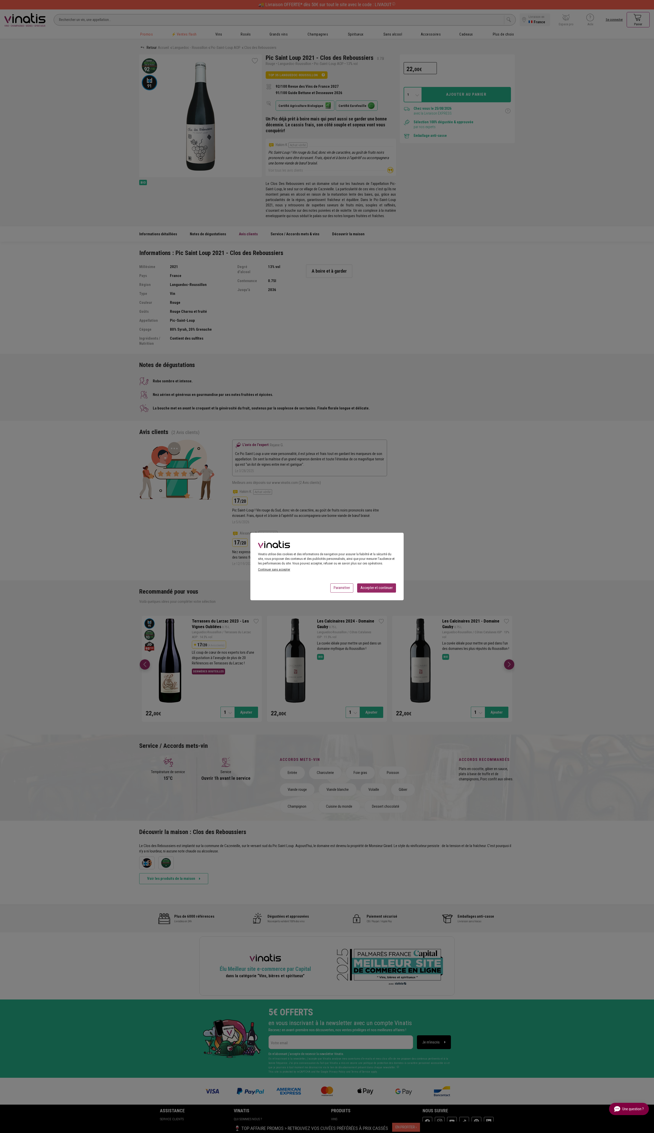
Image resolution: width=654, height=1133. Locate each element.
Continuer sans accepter (274, 569)
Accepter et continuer (376, 587)
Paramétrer (342, 587)
